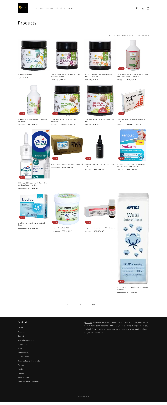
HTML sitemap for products (28, 382)
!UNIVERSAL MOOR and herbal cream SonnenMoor (64, 120)
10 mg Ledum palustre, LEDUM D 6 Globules (99, 228)
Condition (22, 369)
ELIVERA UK (85, 396)
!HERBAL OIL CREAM (25, 74)
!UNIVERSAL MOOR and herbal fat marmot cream (99, 120)
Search (20, 328)
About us (21, 332)
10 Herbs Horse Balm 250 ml (61, 228)
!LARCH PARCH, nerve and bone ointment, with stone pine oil (66, 75)
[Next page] (99, 304)
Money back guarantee (26, 340)
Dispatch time (23, 344)
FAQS (20, 348)
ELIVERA (88, 322)
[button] (137, 8)
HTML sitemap (23, 377)
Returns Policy (23, 352)
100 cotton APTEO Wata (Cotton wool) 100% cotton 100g (132, 288)
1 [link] (67, 304)
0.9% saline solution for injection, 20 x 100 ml (67, 164)
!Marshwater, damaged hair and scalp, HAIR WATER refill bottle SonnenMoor (132, 75)
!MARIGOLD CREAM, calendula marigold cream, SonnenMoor (98, 75)
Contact (21, 336)
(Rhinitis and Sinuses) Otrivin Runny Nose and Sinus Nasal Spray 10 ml (32, 184)
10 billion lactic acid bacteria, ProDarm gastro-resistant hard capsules (131, 165)
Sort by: (112, 35)
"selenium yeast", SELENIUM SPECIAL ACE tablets (132, 120)
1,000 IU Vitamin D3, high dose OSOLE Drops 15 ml (99, 165)
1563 (93, 304)
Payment (21, 365)
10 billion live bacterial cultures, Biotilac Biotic (32, 224)
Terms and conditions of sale (29, 361)
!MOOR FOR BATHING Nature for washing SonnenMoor (32, 120)
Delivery (21, 373)
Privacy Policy (23, 357)
